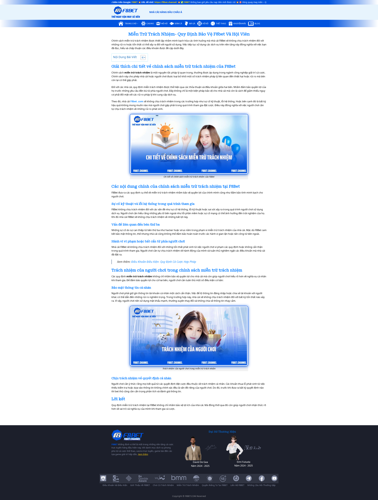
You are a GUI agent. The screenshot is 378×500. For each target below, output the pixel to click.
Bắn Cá (178, 23)
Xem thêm (143, 454)
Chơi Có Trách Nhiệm (163, 485)
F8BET (114, 444)
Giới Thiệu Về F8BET (140, 485)
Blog (257, 23)
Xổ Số (205, 23)
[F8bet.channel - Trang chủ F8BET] (129, 12)
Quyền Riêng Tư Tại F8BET (215, 485)
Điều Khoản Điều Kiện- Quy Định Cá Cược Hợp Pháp (163, 262)
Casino (150, 23)
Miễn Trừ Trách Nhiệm (188, 485)
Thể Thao (221, 23)
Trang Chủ (130, 23)
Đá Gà (192, 23)
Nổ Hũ (164, 23)
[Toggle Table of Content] (141, 57)
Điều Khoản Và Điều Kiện (115, 485)
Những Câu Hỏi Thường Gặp (261, 485)
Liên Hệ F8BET (237, 485)
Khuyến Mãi (239, 23)
